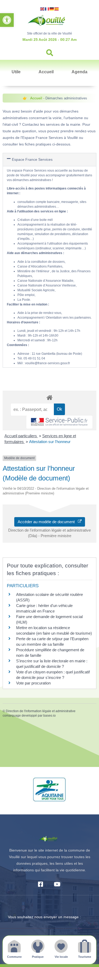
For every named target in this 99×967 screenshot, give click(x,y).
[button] (7, 20)
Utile (16, 72)
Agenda (79, 72)
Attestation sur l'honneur (49, 441)
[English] (42, 8)
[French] (47, 8)
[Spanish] (56, 8)
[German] (52, 8)
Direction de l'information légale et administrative (41, 711)
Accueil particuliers (21, 436)
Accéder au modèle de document (48, 521)
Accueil (46, 72)
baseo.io (49, 715)
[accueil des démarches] (49, 397)
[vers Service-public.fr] (59, 422)
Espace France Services (32, 159)
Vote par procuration (33, 683)
